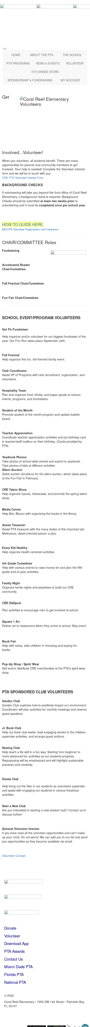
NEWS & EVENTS (48, 63)
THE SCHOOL (72, 55)
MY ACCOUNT (70, 80)
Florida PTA (14, 974)
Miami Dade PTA (18, 966)
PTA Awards (14, 951)
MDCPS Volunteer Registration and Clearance (30, 229)
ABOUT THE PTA (41, 55)
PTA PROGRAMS (18, 63)
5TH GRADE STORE (45, 72)
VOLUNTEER (75, 63)
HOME (16, 55)
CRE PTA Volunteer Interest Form (23, 178)
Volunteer (12, 935)
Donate (10, 928)
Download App (16, 943)
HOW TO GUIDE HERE (22, 224)
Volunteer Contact (14, 856)
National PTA (15, 982)
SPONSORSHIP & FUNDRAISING (30, 80)
